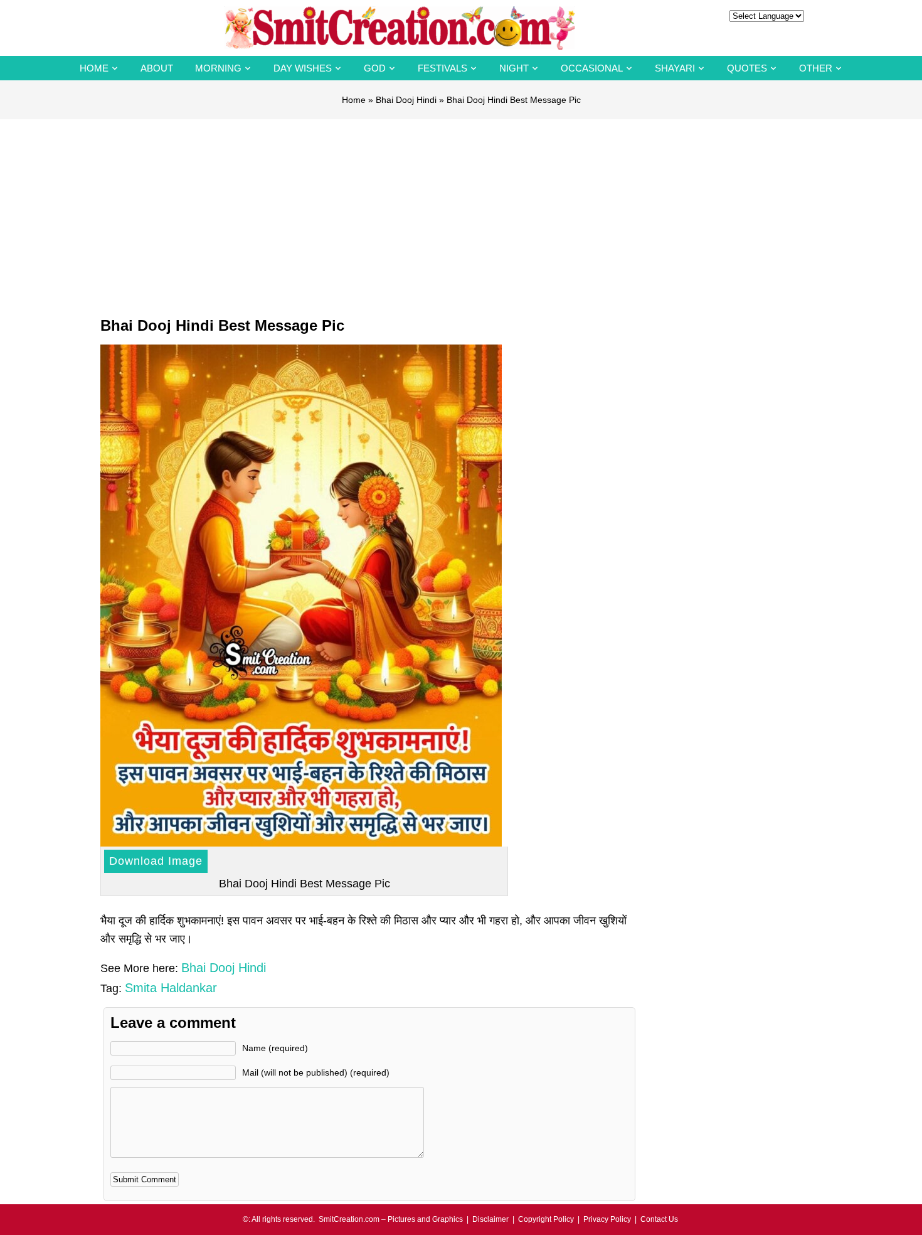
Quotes (747, 68)
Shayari (675, 68)
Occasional (592, 68)
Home (94, 68)
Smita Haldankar (171, 988)
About (156, 68)
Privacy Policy (607, 1219)
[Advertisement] (461, 213)
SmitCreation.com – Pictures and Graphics (391, 1219)
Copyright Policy (546, 1219)
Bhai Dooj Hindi (406, 100)
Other (815, 68)
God (375, 68)
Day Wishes (302, 68)
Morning (218, 68)
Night (514, 68)
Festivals (442, 68)
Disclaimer (490, 1219)
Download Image (156, 861)
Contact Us (659, 1219)
